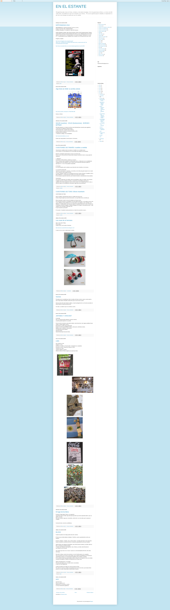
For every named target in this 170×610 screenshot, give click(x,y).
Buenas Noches (101, 24)
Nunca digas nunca (102, 46)
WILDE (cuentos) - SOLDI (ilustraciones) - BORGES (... (102, 109)
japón (60, 83)
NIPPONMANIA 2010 (63, 25)
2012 (100, 89)
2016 (100, 86)
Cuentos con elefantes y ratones (104, 27)
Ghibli (100, 32)
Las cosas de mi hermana (64, 220)
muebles (61, 188)
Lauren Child (101, 39)
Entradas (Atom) (64, 594)
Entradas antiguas (90, 592)
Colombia (100, 25)
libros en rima (101, 54)
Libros (100, 40)
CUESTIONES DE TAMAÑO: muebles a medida (71, 147)
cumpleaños (101, 51)
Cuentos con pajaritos (103, 28)
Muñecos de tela (102, 43)
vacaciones (101, 55)
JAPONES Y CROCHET (64, 316)
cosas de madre (101, 50)
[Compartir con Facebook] (79, 82)
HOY (57, 579)
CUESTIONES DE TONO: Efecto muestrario (70, 191)
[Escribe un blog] (76, 82)
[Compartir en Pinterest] (80, 82)
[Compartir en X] (78, 82)
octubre (101, 98)
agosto (101, 141)
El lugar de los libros (62, 512)
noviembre (102, 95)
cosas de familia (101, 48)
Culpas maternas (102, 31)
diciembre (102, 94)
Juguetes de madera (102, 36)
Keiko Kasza (101, 38)
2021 (100, 85)
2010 (100, 92)
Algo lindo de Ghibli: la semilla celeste (68, 89)
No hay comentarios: (70, 81)
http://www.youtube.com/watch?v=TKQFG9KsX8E (65, 111)
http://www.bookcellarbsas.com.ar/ (62, 135)
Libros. (100, 42)
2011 (100, 91)
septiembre (102, 138)
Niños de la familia (102, 44)
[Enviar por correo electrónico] (75, 82)
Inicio (76, 592)
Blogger (91, 601)
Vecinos (58, 297)
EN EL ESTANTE (71, 6)
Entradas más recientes (60, 592)
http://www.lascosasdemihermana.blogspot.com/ (65, 227)
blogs (100, 47)
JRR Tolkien (101, 34)
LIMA (57, 341)
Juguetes (100, 35)
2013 (100, 88)
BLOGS (58, 532)
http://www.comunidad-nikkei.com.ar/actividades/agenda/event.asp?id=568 (70, 46)
